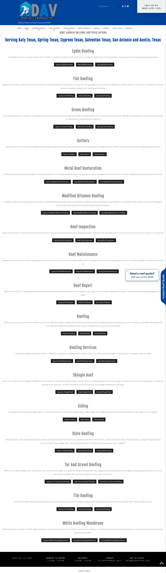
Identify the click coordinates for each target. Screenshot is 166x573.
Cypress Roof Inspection (63, 240)
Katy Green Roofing (85, 126)
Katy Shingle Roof (84, 392)
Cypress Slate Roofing (65, 450)
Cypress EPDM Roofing (64, 64)
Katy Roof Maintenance (84, 271)
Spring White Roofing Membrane (113, 540)
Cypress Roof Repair (65, 302)
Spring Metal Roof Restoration (111, 181)
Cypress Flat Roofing (65, 95)
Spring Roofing (100, 333)
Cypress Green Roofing (63, 126)
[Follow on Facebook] (123, 6)
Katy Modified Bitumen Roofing (84, 212)
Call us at (151, 7)
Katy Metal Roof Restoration (84, 181)
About (27, 28)
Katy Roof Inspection (84, 240)
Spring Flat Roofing (103, 95)
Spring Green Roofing (105, 126)
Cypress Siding (70, 419)
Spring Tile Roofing (103, 509)
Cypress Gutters (69, 154)
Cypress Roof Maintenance (61, 271)
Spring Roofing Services (106, 361)
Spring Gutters (99, 154)
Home (19, 28)
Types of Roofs (54, 28)
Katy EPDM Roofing (85, 64)
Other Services (69, 28)
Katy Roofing (84, 333)
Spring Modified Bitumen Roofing (113, 212)
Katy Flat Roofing (85, 95)
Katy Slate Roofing (84, 450)
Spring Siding (99, 419)
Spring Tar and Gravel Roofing (111, 481)
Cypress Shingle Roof (65, 392)
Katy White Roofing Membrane (85, 540)
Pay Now (129, 28)
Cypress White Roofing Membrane (55, 540)
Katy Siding (85, 419)
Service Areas (117, 28)
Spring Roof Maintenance (107, 271)
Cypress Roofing (69, 333)
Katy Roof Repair (85, 302)
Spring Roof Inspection (106, 240)
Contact (106, 28)
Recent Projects (84, 28)
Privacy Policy (84, 570)
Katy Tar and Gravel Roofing (85, 481)
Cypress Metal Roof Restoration (57, 181)
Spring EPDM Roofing (104, 64)
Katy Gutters (84, 154)
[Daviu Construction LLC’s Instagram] (125, 6)
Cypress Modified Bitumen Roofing (55, 212)
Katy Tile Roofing (85, 509)
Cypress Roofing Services (62, 361)
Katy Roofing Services (85, 361)
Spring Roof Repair (103, 302)
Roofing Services (38, 28)
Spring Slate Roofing (104, 450)
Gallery (97, 28)
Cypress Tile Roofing (65, 509)
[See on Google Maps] (128, 6)
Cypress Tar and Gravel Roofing (57, 481)
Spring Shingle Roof (103, 392)
